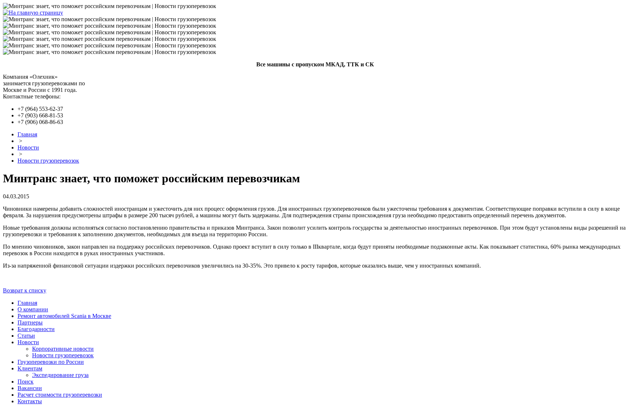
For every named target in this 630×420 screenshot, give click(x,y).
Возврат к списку (24, 290)
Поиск (26, 381)
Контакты (30, 401)
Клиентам (30, 368)
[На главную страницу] (33, 12)
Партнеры (30, 322)
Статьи (26, 335)
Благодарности (36, 329)
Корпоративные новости (63, 349)
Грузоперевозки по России (51, 362)
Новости (28, 147)
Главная (27, 134)
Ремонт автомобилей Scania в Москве (64, 316)
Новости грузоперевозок (48, 161)
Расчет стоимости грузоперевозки (60, 395)
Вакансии (30, 388)
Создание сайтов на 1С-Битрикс (551, 414)
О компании (33, 309)
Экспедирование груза (60, 375)
